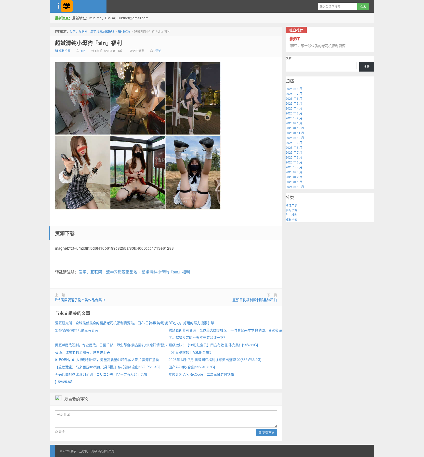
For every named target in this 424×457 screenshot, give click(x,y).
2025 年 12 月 (295, 128)
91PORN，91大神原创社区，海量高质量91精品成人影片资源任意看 (107, 359)
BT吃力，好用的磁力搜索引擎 (191, 322)
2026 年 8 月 (294, 88)
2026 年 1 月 (294, 123)
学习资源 (291, 210)
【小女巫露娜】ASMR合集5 (190, 352)
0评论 (157, 51)
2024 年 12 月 (295, 187)
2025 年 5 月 (294, 162)
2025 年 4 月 (294, 167)
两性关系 (291, 205)
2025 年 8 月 (294, 147)
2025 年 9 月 (294, 142)
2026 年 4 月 (294, 108)
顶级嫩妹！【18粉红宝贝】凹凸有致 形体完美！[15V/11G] (213, 344)
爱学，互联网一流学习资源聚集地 (78, 6)
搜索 (289, 58)
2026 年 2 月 (294, 118)
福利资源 (124, 31)
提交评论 (268, 432)
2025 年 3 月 (294, 172)
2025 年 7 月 (294, 152)
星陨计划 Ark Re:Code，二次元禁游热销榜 (201, 374)
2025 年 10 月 (295, 138)
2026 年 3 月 (294, 113)
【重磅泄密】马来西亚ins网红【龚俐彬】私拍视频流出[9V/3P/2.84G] (107, 366)
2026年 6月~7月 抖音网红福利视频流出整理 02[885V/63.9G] (215, 359)
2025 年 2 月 (294, 177)
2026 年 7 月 (294, 93)
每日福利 (291, 215)
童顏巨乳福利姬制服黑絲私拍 (254, 299)
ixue (82, 51)
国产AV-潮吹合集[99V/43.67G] (192, 366)
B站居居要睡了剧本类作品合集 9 (80, 299)
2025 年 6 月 (294, 157)
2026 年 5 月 (294, 103)
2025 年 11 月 (295, 133)
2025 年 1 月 (294, 182)
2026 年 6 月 (294, 98)
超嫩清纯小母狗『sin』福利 (88, 43)
